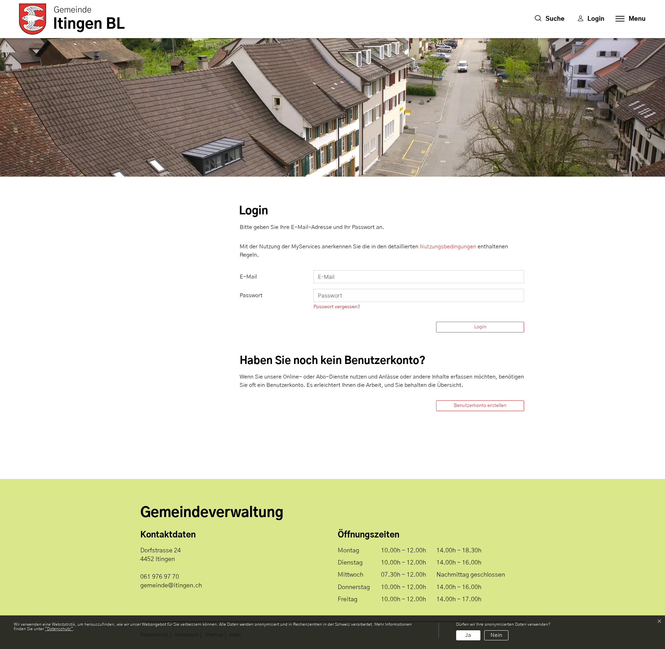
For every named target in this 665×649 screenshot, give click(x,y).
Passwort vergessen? (336, 306)
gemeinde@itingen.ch (171, 586)
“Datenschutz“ (59, 629)
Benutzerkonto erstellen (480, 405)
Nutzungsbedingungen (448, 246)
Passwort (251, 295)
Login (480, 326)
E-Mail (248, 276)
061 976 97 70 (159, 577)
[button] (549, 19)
